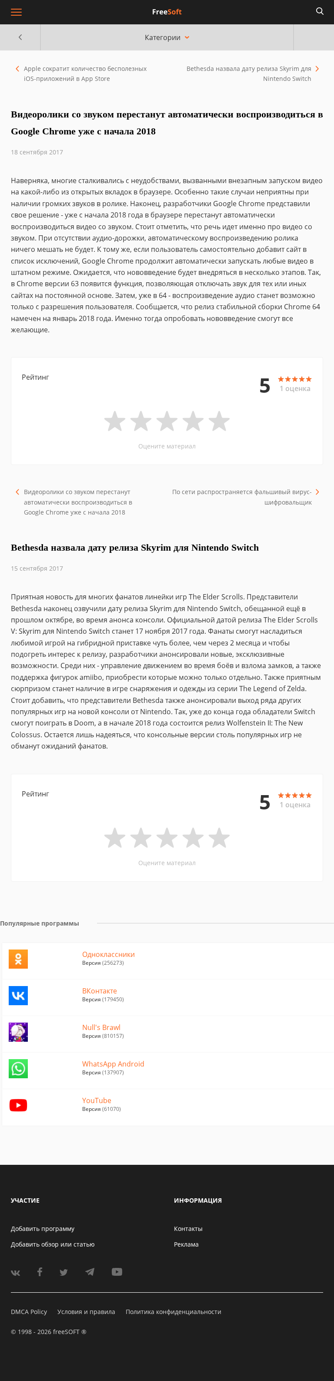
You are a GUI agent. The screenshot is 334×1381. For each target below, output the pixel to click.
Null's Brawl (101, 1027)
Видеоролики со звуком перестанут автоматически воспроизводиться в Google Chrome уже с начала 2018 (78, 502)
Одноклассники (108, 954)
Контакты (188, 1228)
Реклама (186, 1244)
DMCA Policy (29, 1311)
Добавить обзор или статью (53, 1244)
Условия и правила (86, 1311)
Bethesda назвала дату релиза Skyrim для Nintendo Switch (249, 73)
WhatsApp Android (113, 1064)
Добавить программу (42, 1228)
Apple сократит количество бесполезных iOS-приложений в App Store (85, 73)
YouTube (96, 1100)
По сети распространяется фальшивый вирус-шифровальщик (242, 497)
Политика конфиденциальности (173, 1311)
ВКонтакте (99, 991)
